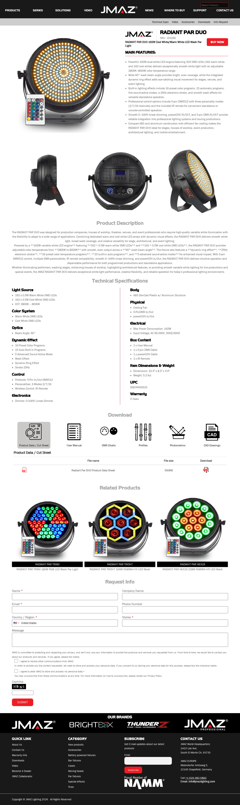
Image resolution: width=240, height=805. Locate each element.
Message (18, 630)
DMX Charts (109, 445)
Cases (71, 766)
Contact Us (224, 10)
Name (17, 591)
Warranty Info (19, 755)
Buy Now (217, 42)
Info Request (221, 22)
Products (12, 10)
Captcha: (18, 682)
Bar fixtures (74, 760)
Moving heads (76, 771)
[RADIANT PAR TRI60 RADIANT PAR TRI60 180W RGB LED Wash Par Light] (47, 528)
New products (76, 744)
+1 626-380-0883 (195, 778)
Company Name (133, 591)
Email (17, 604)
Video (88, 10)
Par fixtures (74, 776)
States (128, 617)
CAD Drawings (212, 445)
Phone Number (132, 604)
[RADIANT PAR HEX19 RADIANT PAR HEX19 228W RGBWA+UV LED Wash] (192, 528)
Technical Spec (160, 22)
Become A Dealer (21, 771)
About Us (17, 744)
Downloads (204, 22)
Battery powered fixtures (82, 755)
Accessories (188, 22)
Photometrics (177, 445)
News (149, 10)
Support (199, 10)
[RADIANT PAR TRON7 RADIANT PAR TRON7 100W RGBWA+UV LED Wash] (120, 528)
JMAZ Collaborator (22, 776)
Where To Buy (174, 10)
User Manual (74, 445)
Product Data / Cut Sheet (34, 445)
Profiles (143, 445)
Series (38, 10)
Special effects (76, 781)
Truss (71, 787)
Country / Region (24, 617)
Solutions (63, 10)
